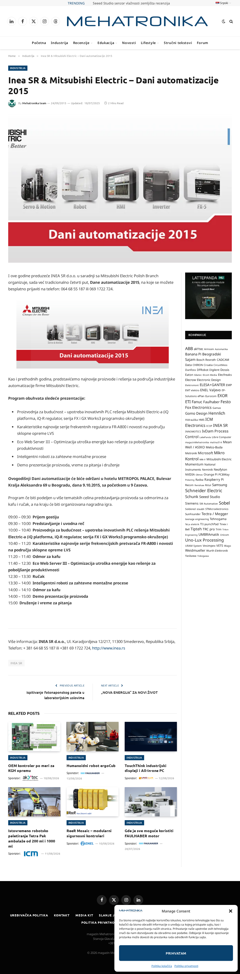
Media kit (84, 915)
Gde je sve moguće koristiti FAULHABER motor (149, 833)
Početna (39, 43)
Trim (218, 529)
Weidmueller (195, 550)
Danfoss (190, 370)
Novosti (129, 43)
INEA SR (16, 663)
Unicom (224, 534)
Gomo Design (196, 413)
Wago (227, 545)
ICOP (209, 426)
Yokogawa (203, 555)
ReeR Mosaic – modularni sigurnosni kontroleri (89, 833)
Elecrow (190, 380)
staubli (200, 509)
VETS (219, 545)
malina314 (216, 442)
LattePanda (205, 437)
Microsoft (205, 453)
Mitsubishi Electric (219, 459)
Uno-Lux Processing (204, 540)
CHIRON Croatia (203, 365)
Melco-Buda (214, 447)
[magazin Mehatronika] (137, 21)
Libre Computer (221, 437)
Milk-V (202, 459)
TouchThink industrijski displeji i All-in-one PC (145, 768)
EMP (229, 385)
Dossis (224, 370)
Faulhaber (211, 401)
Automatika (221, 349)
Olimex (199, 474)
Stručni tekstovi (178, 43)
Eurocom (211, 396)
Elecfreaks (225, 375)
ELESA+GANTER (212, 384)
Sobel (224, 503)
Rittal (208, 485)
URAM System (193, 545)
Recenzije (81, 43)
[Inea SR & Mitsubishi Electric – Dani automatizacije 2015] (120, 188)
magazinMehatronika (197, 442)
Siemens (192, 503)
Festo (226, 401)
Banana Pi (193, 354)
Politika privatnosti (186, 966)
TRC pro (209, 529)
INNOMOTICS (193, 431)
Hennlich (216, 413)
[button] (230, 911)
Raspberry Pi (214, 479)
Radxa (199, 480)
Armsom (209, 349)
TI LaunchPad (209, 524)
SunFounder (193, 514)
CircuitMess (220, 365)
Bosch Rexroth (206, 360)
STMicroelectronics (216, 509)
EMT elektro (192, 390)
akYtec (198, 349)
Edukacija (106, 43)
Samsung (219, 484)
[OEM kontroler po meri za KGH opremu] (34, 736)
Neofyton (220, 469)
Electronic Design (209, 380)
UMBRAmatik (209, 534)
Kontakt (62, 915)
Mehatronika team (34, 103)
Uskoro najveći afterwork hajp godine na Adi (131, 3)
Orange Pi (211, 474)
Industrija (59, 43)
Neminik (207, 469)
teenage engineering (197, 519)
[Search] (231, 21)
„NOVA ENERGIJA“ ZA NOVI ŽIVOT (129, 692)
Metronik (191, 453)
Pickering (190, 479)
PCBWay (223, 474)
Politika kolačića (161, 966)
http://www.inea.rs (108, 648)
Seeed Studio (209, 496)
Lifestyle (148, 43)
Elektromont (192, 385)
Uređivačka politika (29, 915)
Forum (202, 43)
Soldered (190, 509)
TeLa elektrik (192, 524)
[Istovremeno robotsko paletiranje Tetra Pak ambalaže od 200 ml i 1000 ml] (34, 801)
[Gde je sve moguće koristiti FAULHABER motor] (151, 801)
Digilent (214, 370)
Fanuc (197, 401)
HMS (201, 419)
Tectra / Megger (215, 513)
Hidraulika (191, 419)
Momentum (194, 464)
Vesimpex (209, 545)
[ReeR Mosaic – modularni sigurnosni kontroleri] (93, 801)
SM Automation (208, 503)
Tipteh (196, 528)
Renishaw (199, 485)
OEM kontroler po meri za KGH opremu (31, 768)
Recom (189, 485)
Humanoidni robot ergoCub (91, 765)
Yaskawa (190, 555)
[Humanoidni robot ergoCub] (93, 736)
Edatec (198, 374)
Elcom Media (210, 374)
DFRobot (202, 370)
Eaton (189, 375)
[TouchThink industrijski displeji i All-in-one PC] (151, 736)
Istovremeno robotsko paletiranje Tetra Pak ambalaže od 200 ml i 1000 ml (31, 838)
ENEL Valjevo (210, 390)
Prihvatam (176, 953)
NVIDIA (190, 474)
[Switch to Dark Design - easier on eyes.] (223, 21)
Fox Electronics (198, 407)
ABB (189, 348)
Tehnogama (218, 519)
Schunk (191, 496)
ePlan (201, 396)
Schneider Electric (203, 490)
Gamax (217, 408)
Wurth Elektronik (217, 550)
